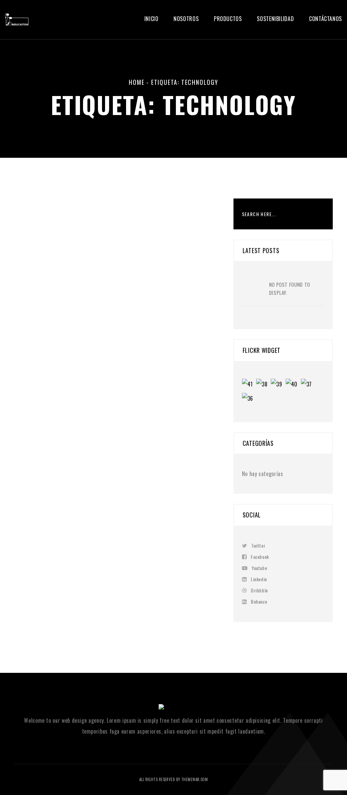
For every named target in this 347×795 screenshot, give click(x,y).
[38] (263, 385)
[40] (293, 385)
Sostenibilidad (275, 19)
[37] (308, 385)
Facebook (260, 556)
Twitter (258, 545)
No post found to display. (289, 288)
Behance (259, 601)
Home (136, 82)
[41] (249, 385)
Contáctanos (325, 19)
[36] (249, 399)
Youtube (259, 567)
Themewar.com (194, 779)
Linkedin (259, 579)
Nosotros (186, 19)
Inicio (151, 19)
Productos (228, 19)
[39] (278, 385)
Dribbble (259, 590)
